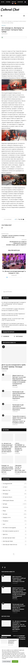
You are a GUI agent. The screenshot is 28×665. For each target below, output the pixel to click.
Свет (14, 524)
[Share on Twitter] (19, 219)
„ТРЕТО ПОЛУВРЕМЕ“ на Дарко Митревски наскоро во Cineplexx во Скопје (13, 309)
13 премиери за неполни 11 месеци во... (12, 642)
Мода (14, 510)
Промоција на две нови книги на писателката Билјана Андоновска (18, 407)
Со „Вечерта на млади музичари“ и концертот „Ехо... (14, 272)
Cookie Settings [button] (6, 661)
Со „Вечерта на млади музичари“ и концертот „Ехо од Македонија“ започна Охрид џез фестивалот (14, 304)
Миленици (14, 507)
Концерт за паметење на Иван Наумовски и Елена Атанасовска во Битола (13, 314)
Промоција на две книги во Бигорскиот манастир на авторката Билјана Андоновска (18, 395)
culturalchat (7, 225)
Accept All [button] (15, 661)
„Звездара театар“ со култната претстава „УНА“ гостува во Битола (13, 319)
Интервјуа (14, 493)
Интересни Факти (14, 497)
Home (3, 21)
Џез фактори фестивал (14, 537)
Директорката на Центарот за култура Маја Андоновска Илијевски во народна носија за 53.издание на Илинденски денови (19, 380)
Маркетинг (20, 1)
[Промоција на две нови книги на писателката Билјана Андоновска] (6, 407)
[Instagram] (5, 567)
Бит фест (14, 487)
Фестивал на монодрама (14, 527)
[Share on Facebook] (18, 219)
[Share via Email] (23, 219)
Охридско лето (14, 517)
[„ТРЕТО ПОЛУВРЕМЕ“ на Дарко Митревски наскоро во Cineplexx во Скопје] (20, 437)
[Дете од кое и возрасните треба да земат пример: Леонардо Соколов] (14, 354)
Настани (14, 514)
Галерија (8, 1)
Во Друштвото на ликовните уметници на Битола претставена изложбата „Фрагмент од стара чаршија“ (14, 325)
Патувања (14, 521)
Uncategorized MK (14, 483)
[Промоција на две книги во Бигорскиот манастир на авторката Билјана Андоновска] (6, 394)
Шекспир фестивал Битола (14, 544)
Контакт (14, 1)
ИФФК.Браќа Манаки (14, 500)
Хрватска (14, 534)
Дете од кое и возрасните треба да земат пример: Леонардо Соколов (14, 367)
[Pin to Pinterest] (21, 219)
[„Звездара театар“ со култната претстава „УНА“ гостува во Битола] (20, 459)
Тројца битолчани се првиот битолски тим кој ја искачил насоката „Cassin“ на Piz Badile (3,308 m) (19, 419)
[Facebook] (3, 567)
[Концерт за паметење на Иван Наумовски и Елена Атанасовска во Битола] (7, 459)
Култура (3, 25)
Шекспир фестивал (14, 541)
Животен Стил (14, 490)
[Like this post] (16, 219)
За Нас (2, 1)
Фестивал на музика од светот (14, 531)
